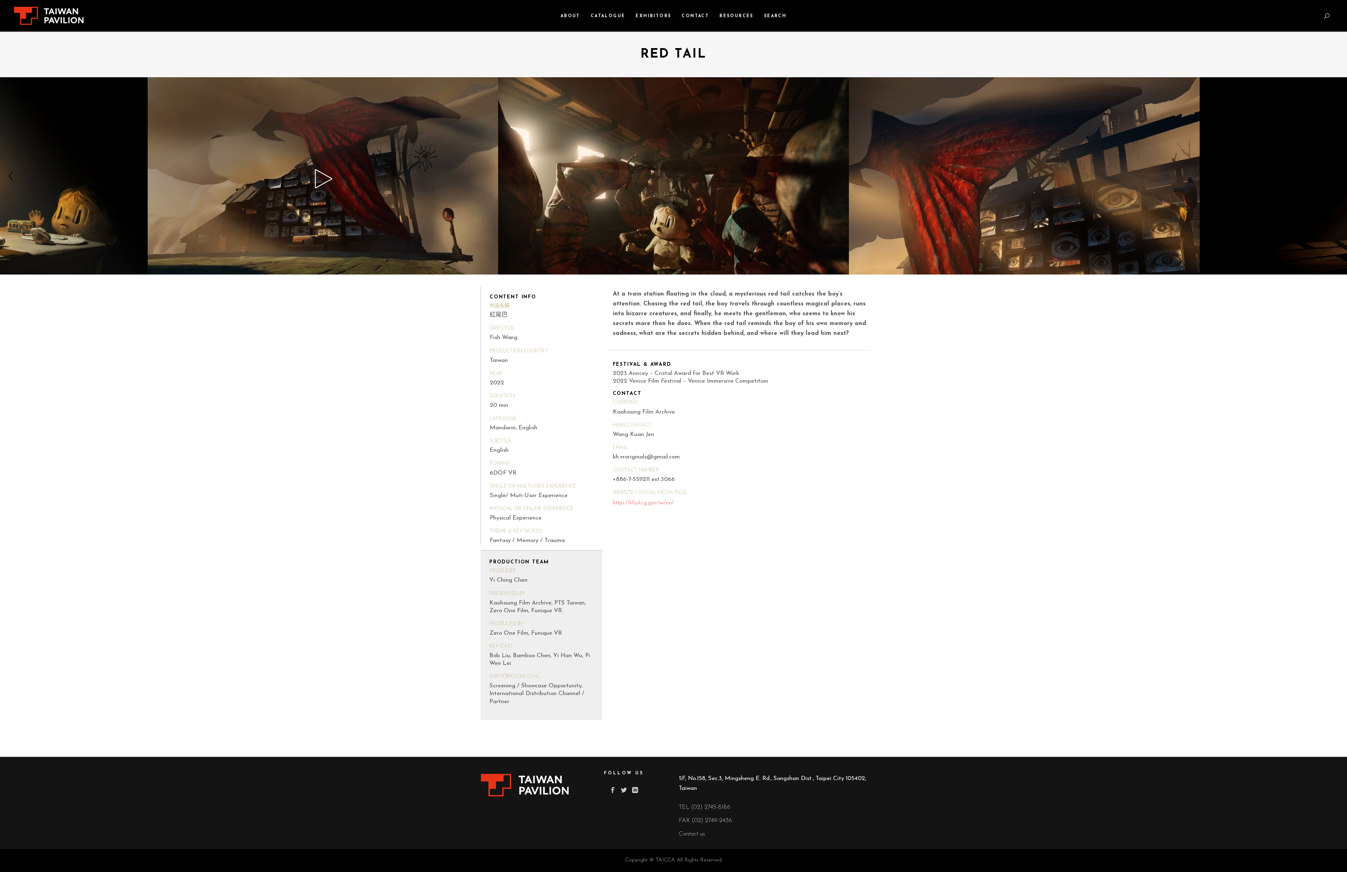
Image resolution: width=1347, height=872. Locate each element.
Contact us (692, 834)
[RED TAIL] (298, 176)
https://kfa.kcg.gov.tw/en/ (643, 503)
